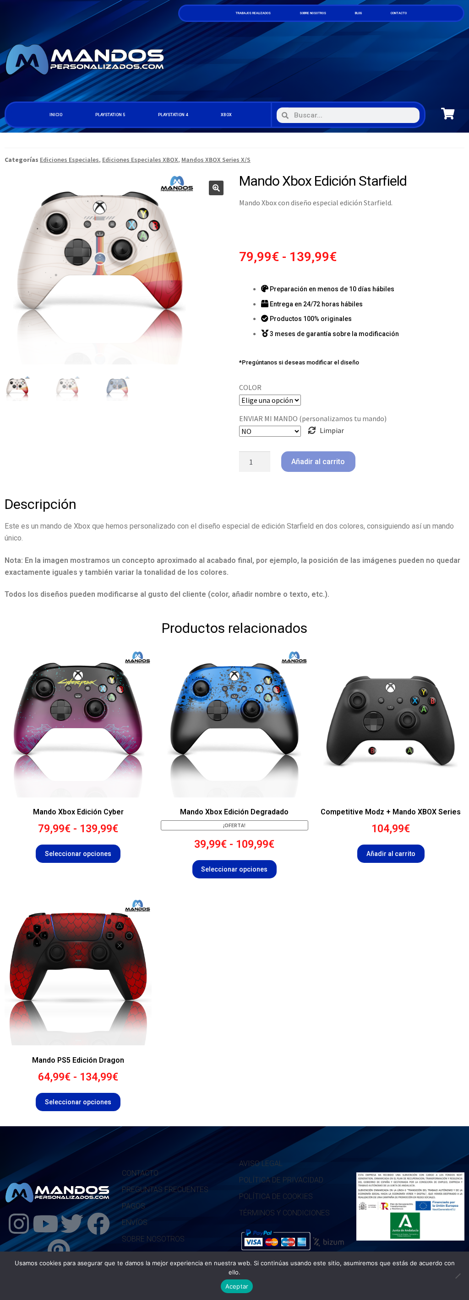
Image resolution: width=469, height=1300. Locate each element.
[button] (216, 188)
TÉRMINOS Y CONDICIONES (284, 1213)
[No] (457, 1275)
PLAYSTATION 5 (110, 114)
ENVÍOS (134, 1222)
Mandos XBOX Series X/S (216, 159)
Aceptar (237, 1286)
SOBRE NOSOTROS (153, 1239)
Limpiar (332, 430)
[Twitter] (71, 1223)
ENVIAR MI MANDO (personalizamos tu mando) (313, 418)
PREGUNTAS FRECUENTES (165, 1189)
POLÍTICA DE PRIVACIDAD (281, 1180)
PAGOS (133, 1206)
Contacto (399, 13)
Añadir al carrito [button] (390, 853)
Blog (358, 13)
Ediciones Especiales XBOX (140, 159)
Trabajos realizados (253, 13)
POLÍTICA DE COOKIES (276, 1196)
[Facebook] (98, 1223)
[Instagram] (18, 1223)
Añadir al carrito (318, 461)
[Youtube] (45, 1223)
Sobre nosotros (313, 13)
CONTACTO (140, 1173)
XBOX (226, 114)
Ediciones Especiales (69, 159)
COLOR (250, 387)
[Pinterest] (58, 1250)
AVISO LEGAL (261, 1163)
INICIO (55, 114)
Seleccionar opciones (78, 853)
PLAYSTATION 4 (173, 114)
